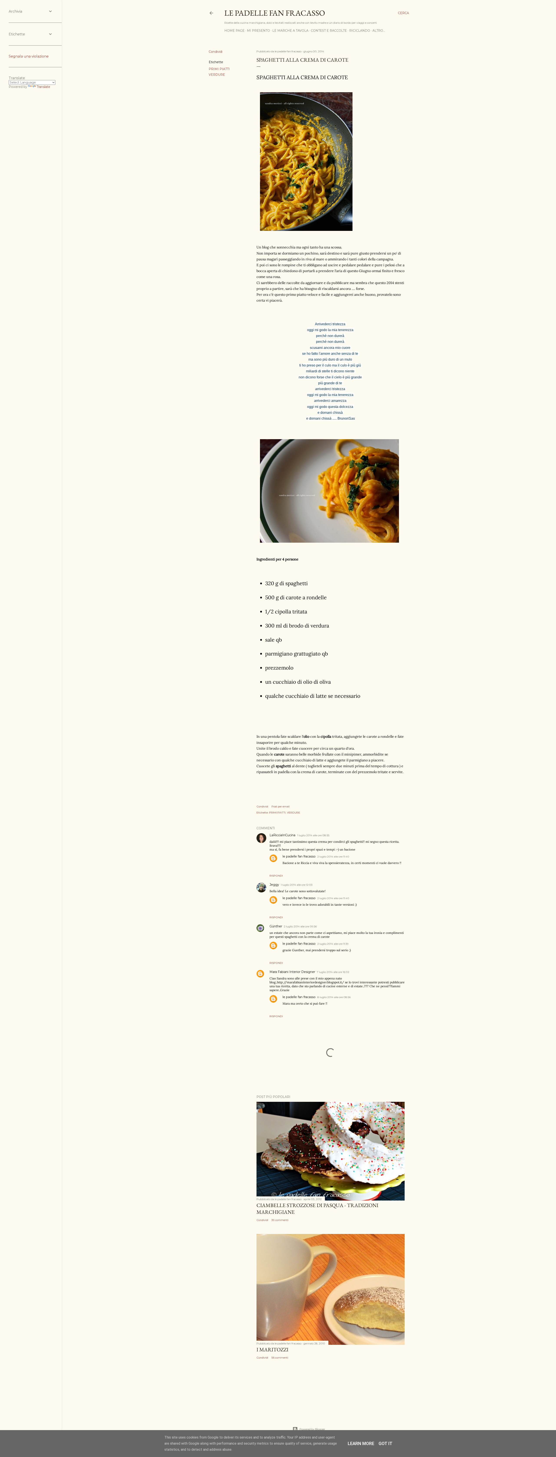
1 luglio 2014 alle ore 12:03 (297, 884)
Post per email (280, 806)
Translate (43, 87)
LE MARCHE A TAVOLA (290, 31)
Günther (276, 926)
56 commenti (279, 1357)
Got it (385, 1443)
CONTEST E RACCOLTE (329, 31)
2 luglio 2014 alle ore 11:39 (333, 943)
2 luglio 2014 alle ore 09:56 (300, 926)
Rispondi (276, 875)
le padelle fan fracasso (299, 856)
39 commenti (279, 1220)
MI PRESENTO (258, 31)
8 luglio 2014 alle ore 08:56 (334, 997)
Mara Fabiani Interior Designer (292, 972)
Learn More (361, 1443)
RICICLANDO (359, 31)
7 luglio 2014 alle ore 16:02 (333, 972)
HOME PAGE (234, 31)
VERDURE (217, 75)
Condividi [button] (215, 52)
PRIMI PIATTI (219, 69)
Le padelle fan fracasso (274, 13)
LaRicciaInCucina (282, 835)
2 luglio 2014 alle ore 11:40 (333, 856)
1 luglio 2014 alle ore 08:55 (313, 835)
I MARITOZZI (272, 1349)
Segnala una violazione (29, 56)
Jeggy (274, 885)
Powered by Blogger (312, 1429)
